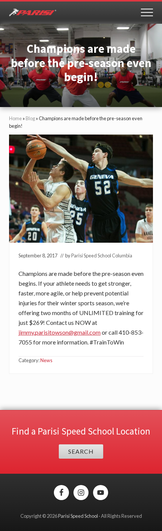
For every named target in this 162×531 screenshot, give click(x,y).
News (46, 360)
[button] (147, 12)
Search (81, 451)
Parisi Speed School (78, 516)
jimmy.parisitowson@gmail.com (59, 332)
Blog (30, 118)
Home (15, 118)
